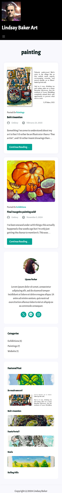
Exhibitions (21, 207)
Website (12, 351)
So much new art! (15, 390)
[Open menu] (4, 36)
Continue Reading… (20, 147)
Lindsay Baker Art (20, 28)
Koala (10, 451)
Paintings (20, 112)
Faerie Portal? (14, 431)
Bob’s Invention (14, 117)
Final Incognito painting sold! (21, 212)
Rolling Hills (13, 472)
